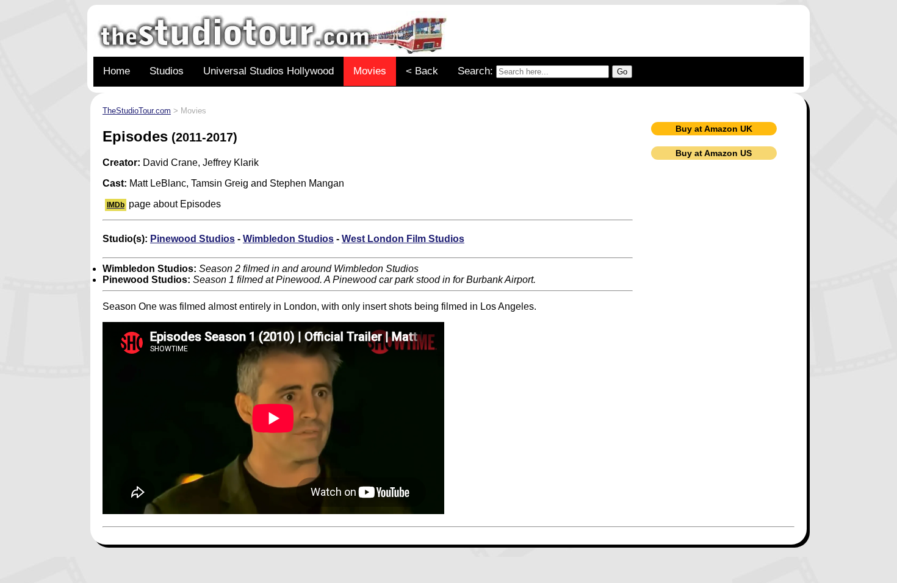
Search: (477, 71)
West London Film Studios (403, 239)
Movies (369, 71)
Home (116, 71)
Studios (167, 71)
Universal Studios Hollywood (268, 71)
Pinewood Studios (192, 239)
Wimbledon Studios (288, 239)
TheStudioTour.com (137, 110)
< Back (422, 71)
